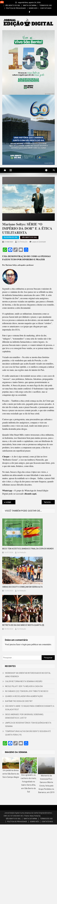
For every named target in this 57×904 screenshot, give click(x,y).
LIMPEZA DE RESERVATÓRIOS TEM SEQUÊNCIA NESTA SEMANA (28, 724)
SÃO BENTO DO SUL (12, 5)
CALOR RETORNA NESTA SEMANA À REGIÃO (23, 681)
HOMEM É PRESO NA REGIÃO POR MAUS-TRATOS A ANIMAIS (10, 502)
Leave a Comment (39, 242)
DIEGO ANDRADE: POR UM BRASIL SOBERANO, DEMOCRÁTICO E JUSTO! (24, 716)
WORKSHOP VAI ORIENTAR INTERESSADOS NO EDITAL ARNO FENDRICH (28, 675)
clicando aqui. (30, 493)
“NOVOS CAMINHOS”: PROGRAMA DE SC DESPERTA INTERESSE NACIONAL (49, 502)
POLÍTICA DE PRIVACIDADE (16, 8)
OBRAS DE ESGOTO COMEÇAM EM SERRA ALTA (22, 587)
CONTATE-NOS (45, 8)
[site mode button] (47, 170)
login (24, 644)
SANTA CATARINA (29, 5)
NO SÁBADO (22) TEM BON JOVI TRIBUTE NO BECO (26, 691)
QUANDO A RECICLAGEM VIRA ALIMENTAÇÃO (24, 696)
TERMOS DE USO (45, 5)
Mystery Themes (47, 816)
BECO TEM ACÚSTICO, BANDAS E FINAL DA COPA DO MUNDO (28, 549)
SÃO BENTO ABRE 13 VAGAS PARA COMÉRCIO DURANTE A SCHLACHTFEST (29, 708)
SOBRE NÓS (33, 8)
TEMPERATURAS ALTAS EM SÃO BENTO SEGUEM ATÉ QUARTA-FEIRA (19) (28, 733)
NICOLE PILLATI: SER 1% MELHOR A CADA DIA (24, 686)
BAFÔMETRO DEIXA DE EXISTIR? (18, 701)
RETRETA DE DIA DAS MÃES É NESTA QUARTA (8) (23, 625)
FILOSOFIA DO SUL (10, 237)
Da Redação (22, 242)
